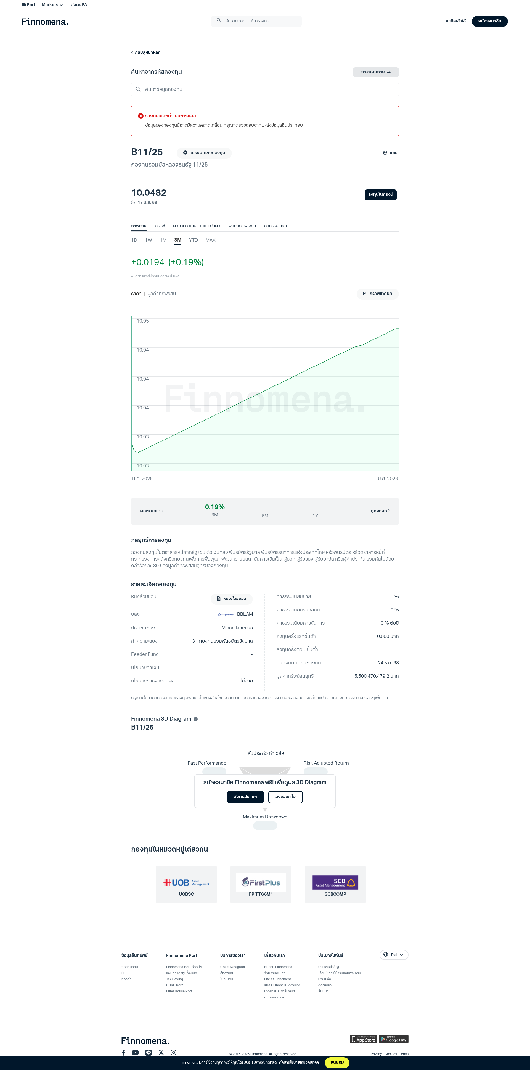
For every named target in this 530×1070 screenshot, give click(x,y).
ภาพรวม (139, 226)
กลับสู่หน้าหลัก (147, 53)
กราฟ (160, 226)
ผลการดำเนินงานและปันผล (196, 226)
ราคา (136, 294)
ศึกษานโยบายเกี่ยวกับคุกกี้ (299, 1062)
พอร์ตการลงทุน (242, 226)
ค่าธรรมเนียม (275, 226)
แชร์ (393, 153)
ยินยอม (337, 1063)
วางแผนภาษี (373, 72)
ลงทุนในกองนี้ (380, 195)
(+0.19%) (184, 262)
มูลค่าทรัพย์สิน (161, 294)
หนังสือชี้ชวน (234, 599)
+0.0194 (148, 262)
